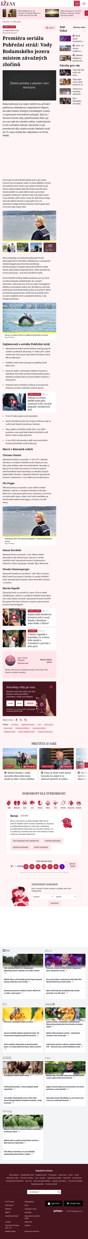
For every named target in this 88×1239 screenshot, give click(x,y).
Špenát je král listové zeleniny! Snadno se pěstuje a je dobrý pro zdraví (22, 1130)
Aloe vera (28, 1181)
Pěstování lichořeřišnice (42, 1181)
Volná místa (9, 1205)
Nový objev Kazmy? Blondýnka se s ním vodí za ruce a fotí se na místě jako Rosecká (65, 1099)
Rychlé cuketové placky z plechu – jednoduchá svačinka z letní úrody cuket (63, 1034)
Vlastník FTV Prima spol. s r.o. (12, 1226)
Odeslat (30, 703)
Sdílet (50, 28)
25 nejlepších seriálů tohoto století (17, 1075)
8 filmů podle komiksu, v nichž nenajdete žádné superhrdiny (21, 1088)
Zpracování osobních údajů (32, 1217)
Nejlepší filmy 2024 (27, 1175)
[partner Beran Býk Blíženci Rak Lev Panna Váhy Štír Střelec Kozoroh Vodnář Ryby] (66, 897)
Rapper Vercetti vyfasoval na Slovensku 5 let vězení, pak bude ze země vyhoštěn (65, 1088)
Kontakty (28, 1212)
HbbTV (7, 1212)
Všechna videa (79, 27)
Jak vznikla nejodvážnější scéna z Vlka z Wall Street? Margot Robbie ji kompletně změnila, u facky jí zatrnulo (23, 1100)
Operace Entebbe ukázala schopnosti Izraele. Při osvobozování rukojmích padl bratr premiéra (21, 1034)
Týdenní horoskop (52, 841)
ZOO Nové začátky (26, 1178)
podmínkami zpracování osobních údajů (20, 710)
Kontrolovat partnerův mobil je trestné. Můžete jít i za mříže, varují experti (22, 992)
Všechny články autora (46, 660)
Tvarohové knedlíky (75, 1181)
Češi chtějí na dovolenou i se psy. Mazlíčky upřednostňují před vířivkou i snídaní (19, 1153)
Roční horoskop (41, 847)
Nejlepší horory (41, 1175)
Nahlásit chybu (10, 1231)
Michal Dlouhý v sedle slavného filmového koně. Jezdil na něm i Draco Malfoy (19, 775)
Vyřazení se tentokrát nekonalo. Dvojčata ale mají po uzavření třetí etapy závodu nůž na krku (78, 91)
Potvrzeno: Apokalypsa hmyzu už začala (18, 1022)
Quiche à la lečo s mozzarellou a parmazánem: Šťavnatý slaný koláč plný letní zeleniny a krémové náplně (64, 1024)
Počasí (76, 1175)
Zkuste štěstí (72, 865)
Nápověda (28, 1222)
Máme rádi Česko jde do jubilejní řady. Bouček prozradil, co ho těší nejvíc (63, 992)
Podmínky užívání (11, 1216)
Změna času (62, 1175)
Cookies (8, 1222)
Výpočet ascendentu (59, 1181)
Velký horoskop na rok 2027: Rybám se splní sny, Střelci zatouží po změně (71, 13)
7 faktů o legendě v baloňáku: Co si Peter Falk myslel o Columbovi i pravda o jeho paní (39, 640)
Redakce (28, 1225)
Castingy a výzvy (30, 1209)
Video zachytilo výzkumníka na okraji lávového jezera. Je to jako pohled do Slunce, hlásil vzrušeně (22, 1045)
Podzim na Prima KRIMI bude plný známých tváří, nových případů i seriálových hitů (40, 403)
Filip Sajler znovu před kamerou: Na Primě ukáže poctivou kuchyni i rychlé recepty (78, 82)
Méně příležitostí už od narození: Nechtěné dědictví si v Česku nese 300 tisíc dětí (29, 13)
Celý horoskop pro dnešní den (26, 841)
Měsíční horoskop (20, 847)
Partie (70, 1175)
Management (29, 1202)
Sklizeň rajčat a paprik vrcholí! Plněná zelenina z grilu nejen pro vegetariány (21, 1141)
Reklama (8, 1209)
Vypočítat (54, 903)
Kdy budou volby (12, 1178)
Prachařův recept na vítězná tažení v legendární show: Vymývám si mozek (63, 969)
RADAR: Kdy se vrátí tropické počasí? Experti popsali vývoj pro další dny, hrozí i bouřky (23, 980)
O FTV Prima (9, 1202)
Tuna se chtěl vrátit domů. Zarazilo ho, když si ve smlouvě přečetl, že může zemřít (56, 777)
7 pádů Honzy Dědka (54, 1178)
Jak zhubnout (14, 1175)
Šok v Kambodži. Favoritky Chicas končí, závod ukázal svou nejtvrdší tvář (79, 101)
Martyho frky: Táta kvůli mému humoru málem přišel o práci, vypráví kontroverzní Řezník (65, 1077)
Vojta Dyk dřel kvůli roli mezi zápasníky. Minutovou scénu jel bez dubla (78, 72)
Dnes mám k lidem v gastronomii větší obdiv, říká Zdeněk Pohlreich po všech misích (63, 980)
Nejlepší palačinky (37, 1184)
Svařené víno (77, 1178)
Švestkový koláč (51, 1184)
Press (26, 1205)
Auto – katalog (40, 1178)
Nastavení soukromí (32, 1231)
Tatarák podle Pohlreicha (14, 1181)
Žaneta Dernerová (10, 33)
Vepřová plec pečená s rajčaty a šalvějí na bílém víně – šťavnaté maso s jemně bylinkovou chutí (63, 1045)
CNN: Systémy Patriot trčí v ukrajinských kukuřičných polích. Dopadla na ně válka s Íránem (22, 969)
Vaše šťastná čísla (44, 861)
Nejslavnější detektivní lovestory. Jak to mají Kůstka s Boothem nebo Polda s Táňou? (39, 619)
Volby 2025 (67, 1178)
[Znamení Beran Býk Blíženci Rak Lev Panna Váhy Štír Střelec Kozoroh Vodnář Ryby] (19, 703)
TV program (52, 1175)
